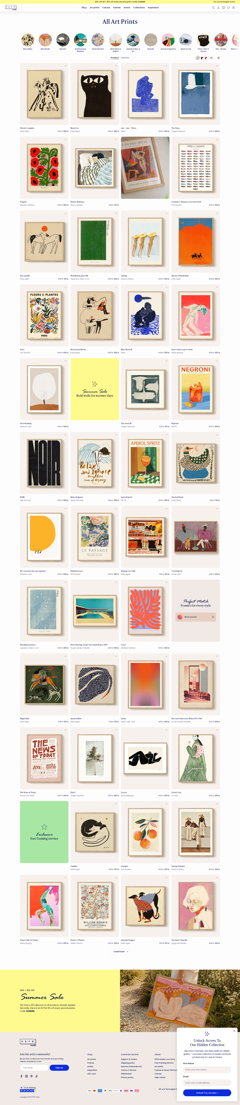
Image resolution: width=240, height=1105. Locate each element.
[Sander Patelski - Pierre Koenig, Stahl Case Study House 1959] (94, 611)
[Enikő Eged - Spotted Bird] (94, 684)
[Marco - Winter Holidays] (94, 168)
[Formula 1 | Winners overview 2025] (196, 168)
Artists (127, 7)
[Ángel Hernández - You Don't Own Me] (196, 906)
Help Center (160, 1077)
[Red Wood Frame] (205, 57)
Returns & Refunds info (131, 1066)
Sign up (59, 1067)
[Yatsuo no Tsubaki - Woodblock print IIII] (94, 241)
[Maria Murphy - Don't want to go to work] (196, 315)
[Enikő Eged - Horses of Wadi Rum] (196, 241)
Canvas (106, 7)
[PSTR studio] (10, 7)
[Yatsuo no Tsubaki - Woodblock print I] (44, 611)
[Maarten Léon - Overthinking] (44, 389)
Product (115, 57)
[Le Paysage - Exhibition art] (94, 537)
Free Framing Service (164, 1063)
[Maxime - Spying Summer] (196, 832)
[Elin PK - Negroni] (196, 389)
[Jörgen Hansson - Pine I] (94, 758)
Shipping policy (128, 1063)
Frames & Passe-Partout (166, 1070)
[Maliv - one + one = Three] (145, 94)
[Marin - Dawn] (145, 684)
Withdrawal (126, 1073)
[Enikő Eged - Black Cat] (94, 94)
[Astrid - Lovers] (145, 758)
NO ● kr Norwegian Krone (224, 2)
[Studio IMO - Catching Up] (196, 537)
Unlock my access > (207, 1092)
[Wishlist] (228, 8)
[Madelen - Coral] (145, 611)
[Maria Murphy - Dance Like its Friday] (44, 906)
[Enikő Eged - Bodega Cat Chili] (145, 537)
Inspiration (153, 7)
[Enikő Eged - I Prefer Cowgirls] (44, 94)
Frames (117, 7)
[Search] (214, 8)
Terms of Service (128, 1070)
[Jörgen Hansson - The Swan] (196, 94)
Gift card (91, 1073)
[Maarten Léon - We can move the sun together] (44, 537)
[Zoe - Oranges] (145, 832)
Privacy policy (127, 1077)
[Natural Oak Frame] (197, 57)
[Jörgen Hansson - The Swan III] (145, 389)
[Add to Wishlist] (65, 66)
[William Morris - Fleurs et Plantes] (94, 906)
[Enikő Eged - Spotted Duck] (196, 463)
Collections (139, 7)
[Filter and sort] (219, 58)
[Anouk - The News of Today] (44, 758)
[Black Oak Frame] (201, 57)
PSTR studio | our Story (165, 1059)
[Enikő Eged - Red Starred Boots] (94, 315)
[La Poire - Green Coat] (196, 758)
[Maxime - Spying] (145, 241)
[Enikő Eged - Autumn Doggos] (145, 906)
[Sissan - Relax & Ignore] (94, 463)
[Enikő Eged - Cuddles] (94, 832)
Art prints (94, 7)
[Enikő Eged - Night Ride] (44, 684)
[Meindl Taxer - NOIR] (44, 463)
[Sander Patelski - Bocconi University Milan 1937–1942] (196, 684)
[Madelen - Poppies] (44, 168)
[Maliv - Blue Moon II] (145, 315)
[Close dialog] (234, 1031)
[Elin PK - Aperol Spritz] (145, 463)
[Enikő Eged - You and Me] (44, 241)
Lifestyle (125, 57)
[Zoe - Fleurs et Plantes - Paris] (44, 315)
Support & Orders (129, 1059)
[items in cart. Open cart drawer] (233, 8)
